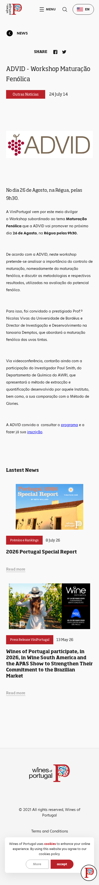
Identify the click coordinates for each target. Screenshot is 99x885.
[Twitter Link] (63, 51)
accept (62, 864)
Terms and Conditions (49, 831)
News (22, 33)
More (37, 864)
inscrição (34, 432)
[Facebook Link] (54, 51)
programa (69, 424)
